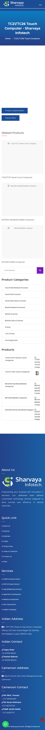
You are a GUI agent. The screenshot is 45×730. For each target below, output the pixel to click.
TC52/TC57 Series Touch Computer (17, 177)
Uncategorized (11, 340)
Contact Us (7, 556)
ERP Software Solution (11, 584)
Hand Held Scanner (13, 294)
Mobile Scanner (11, 314)
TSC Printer (10, 334)
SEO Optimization (9, 604)
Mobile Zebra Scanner (14, 321)
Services (6, 531)
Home (8, 38)
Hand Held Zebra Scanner (15, 301)
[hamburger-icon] (40, 4)
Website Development (11, 599)
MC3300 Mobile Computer (13, 262)
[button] (5, 724)
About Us (6, 526)
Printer (8, 327)
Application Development (12, 594)
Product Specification (14, 111)
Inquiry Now (10, 118)
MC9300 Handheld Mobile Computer (18, 220)
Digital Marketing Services (12, 589)
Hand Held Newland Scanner (16, 288)
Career (5, 541)
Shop (5, 561)
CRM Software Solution (11, 579)
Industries (6, 536)
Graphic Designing (9, 609)
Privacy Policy (8, 546)
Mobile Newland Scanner (15, 307)
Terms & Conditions (10, 551)
